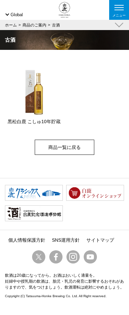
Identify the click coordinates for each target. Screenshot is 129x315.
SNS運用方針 (66, 240)
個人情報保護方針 (26, 240)
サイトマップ (100, 240)
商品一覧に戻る (64, 147)
